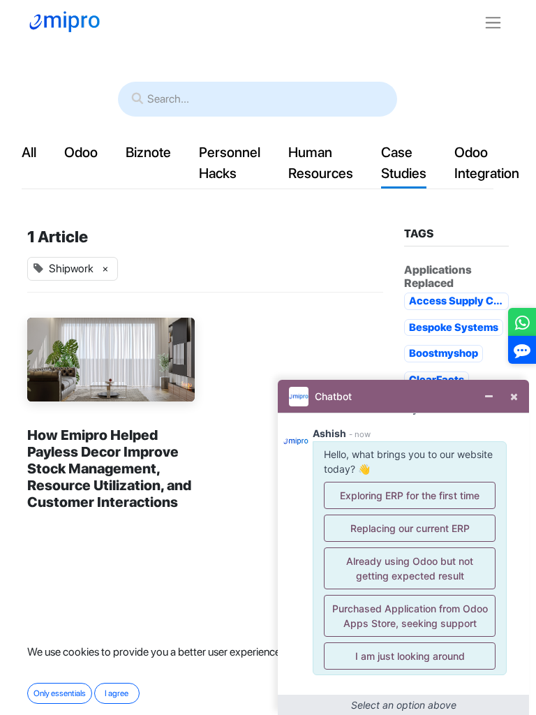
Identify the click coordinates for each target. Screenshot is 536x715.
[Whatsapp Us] (522, 325)
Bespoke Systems (453, 327)
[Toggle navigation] (493, 22)
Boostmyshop (443, 353)
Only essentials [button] (60, 693)
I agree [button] (116, 693)
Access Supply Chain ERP (459, 301)
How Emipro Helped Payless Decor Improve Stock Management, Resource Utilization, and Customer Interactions (109, 468)
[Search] (137, 99)
